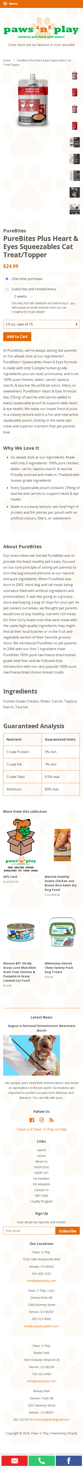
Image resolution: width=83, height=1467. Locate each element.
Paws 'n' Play (40, 1433)
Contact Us (41, 1190)
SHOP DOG (41, 1167)
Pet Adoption (41, 1184)
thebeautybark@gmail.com (51, 1419)
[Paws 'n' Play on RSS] (51, 1121)
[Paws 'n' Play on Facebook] (31, 1121)
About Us (41, 1161)
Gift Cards (41, 1195)
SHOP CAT (41, 1173)
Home (7, 60)
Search (41, 1150)
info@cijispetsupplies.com (41, 1326)
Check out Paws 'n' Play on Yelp (42, 1129)
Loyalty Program (41, 1201)
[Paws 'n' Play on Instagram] (41, 1121)
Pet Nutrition (41, 1178)
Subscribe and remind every (34, 289)
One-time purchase (27, 278)
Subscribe (67, 1231)
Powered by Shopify (63, 1433)
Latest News (41, 1017)
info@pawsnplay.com (41, 1281)
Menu (13, 4)
